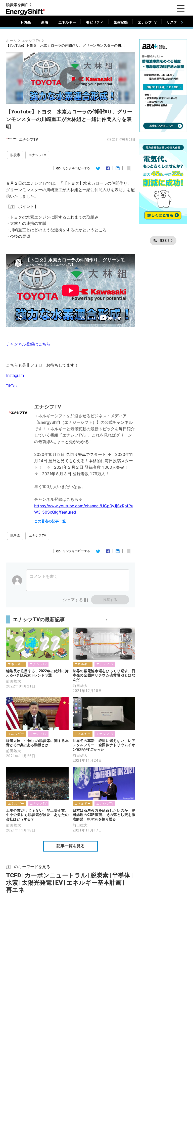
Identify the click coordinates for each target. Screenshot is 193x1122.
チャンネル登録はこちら (28, 344)
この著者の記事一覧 (50, 521)
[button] (15, 155)
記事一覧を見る (71, 846)
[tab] (26, 22)
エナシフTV (31, 41)
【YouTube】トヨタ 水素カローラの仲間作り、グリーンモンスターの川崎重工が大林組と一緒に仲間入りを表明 (66, 45)
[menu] (180, 8)
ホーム (11, 41)
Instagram (15, 375)
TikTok (12, 386)
